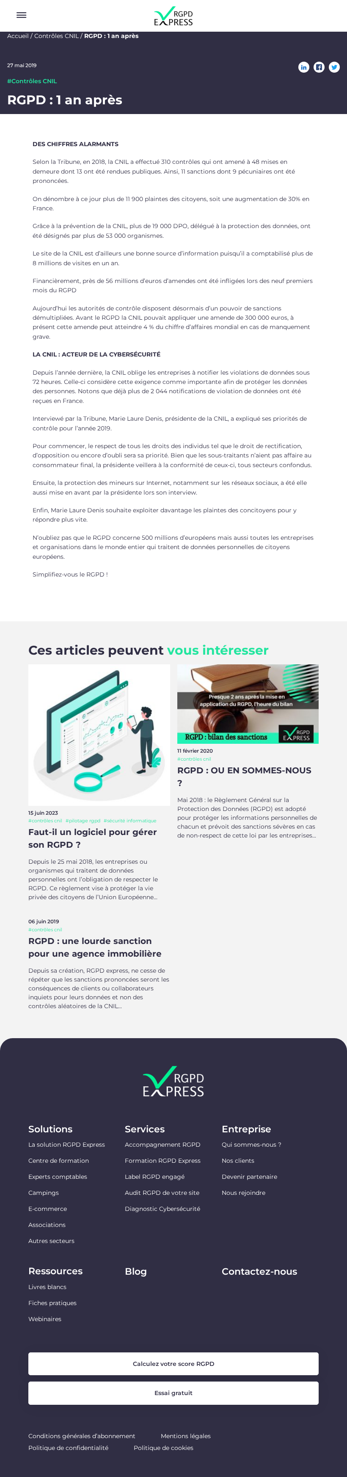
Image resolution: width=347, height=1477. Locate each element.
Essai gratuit (173, 1393)
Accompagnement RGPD (163, 1144)
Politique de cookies (163, 1448)
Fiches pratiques (52, 1303)
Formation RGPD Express (163, 1160)
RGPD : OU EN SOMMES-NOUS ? (244, 776)
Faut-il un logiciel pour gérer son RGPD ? (92, 838)
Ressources (55, 1271)
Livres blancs (47, 1287)
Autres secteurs (51, 1241)
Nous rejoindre (243, 1193)
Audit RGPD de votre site (162, 1193)
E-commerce (47, 1209)
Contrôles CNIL (56, 36)
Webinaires (44, 1319)
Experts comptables (57, 1177)
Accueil (18, 36)
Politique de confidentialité (68, 1448)
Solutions (50, 1129)
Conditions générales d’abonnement (81, 1436)
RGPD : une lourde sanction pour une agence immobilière (95, 947)
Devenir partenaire (249, 1177)
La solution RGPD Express (66, 1144)
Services (145, 1129)
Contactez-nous (259, 1271)
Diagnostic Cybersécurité (162, 1209)
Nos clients (238, 1160)
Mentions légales (186, 1436)
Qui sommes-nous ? (251, 1144)
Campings (43, 1193)
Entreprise (246, 1129)
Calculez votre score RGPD (174, 1364)
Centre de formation (58, 1160)
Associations (47, 1225)
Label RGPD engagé (155, 1177)
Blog (136, 1271)
